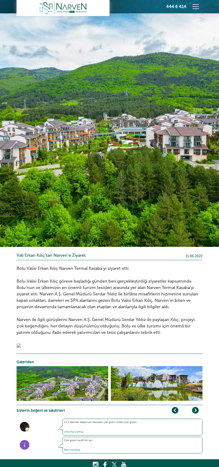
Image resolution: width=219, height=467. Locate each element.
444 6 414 (176, 6)
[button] (195, 410)
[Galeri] (19, 345)
